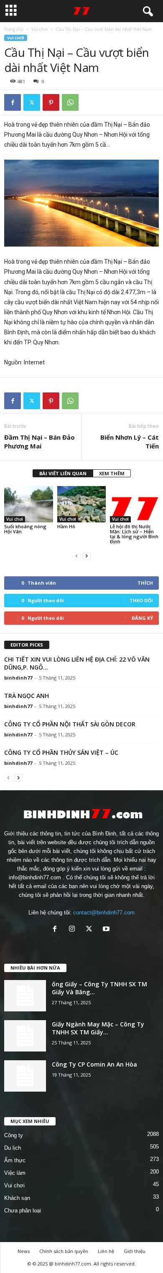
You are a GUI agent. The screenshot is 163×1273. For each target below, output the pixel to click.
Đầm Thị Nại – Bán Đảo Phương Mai (39, 441)
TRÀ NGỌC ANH (26, 696)
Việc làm (14, 1173)
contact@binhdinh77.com (104, 912)
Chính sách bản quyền (63, 1251)
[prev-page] (76, 555)
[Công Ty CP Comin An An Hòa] (25, 1076)
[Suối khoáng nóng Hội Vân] (28, 504)
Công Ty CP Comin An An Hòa (94, 1064)
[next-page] (86, 555)
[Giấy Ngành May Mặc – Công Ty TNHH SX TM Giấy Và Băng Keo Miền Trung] (25, 1035)
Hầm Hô (66, 526)
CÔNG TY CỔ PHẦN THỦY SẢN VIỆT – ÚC (61, 752)
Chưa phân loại (22, 1210)
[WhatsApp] (70, 102)
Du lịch (12, 1148)
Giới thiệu (134, 1251)
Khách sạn (17, 1198)
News (24, 1251)
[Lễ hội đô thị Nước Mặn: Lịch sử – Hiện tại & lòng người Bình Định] (134, 504)
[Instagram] (73, 930)
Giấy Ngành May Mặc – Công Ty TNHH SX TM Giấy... (98, 1028)
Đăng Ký (142, 618)
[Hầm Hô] (81, 504)
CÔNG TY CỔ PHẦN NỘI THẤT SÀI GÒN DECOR (69, 724)
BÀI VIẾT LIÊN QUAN (63, 473)
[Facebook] (12, 102)
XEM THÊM (112, 473)
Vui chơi (39, 29)
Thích (145, 583)
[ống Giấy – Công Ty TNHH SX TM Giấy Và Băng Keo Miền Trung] (25, 995)
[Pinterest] (51, 102)
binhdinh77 (18, 678)
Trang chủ (13, 29)
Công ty (13, 1135)
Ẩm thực (14, 1160)
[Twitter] (31, 102)
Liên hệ (106, 1251)
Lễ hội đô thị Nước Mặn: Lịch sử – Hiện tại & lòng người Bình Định (134, 534)
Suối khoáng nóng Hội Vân (25, 529)
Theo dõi (141, 600)
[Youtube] (107, 930)
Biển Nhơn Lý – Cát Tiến (129, 441)
